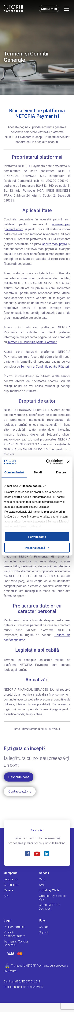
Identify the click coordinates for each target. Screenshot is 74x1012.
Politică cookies (14, 927)
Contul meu (49, 9)
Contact (44, 927)
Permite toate (37, 536)
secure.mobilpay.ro (54, 244)
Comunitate (11, 885)
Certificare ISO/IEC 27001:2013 (22, 981)
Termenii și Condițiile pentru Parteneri (32, 342)
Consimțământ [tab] (14, 472)
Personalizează (35, 547)
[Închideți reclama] (68, 461)
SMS (42, 885)
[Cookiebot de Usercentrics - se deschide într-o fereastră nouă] (47, 461)
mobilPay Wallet (49, 890)
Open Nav (66, 8)
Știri (6, 896)
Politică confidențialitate (14, 934)
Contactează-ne (19, 791)
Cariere (8, 890)
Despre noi (11, 879)
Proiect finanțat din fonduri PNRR (23, 986)
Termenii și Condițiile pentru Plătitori (45, 366)
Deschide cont (18, 777)
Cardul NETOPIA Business (49, 906)
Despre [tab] (61, 472)
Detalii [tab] (38, 472)
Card (42, 879)
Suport (43, 932)
